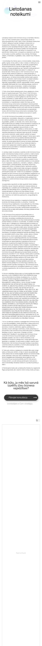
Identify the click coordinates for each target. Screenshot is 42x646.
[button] (35, 397)
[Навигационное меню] (39, 2)
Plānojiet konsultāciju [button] (18, 397)
